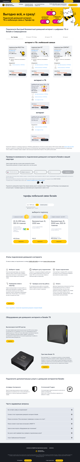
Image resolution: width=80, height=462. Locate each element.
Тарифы (21, 4)
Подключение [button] (29, 4)
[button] (73, 5)
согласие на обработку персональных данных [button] (36, 180)
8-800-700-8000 (56, 5)
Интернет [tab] (65, 37)
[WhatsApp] (38, 182)
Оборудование (29, 5)
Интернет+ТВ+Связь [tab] (31, 37)
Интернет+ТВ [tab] (48, 37)
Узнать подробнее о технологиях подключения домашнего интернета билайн (24, 307)
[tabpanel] (40, 60)
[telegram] (41, 182)
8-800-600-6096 (53, 4)
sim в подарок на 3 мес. (39, 99)
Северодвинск (6, 1)
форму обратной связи (69, 146)
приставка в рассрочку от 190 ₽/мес (64, 64)
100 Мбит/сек (57, 50)
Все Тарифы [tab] (14, 37)
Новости (37, 5)
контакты (51, 447)
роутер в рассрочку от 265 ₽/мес (64, 67)
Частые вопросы (39, 4)
